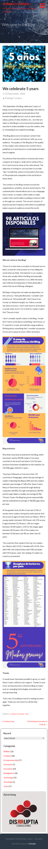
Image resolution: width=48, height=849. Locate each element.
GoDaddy (32, 844)
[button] (44, 7)
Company (13, 714)
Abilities (6, 751)
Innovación (8, 764)
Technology (8, 778)
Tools (27, 714)
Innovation (20, 714)
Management (8, 773)
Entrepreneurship (10, 760)
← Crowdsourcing (7, 721)
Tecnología (7, 782)
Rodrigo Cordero (17, 4)
